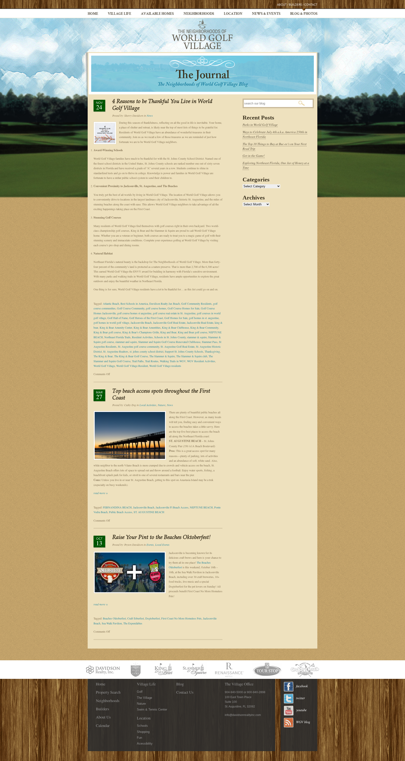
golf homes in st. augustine (204, 318)
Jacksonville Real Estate (200, 322)
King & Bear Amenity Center (116, 327)
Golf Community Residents (196, 303)
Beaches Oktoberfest (114, 618)
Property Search (108, 692)
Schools (142, 725)
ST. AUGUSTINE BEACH (149, 512)
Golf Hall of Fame (117, 318)
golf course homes (156, 308)
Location (233, 14)
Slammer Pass (210, 342)
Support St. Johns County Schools (184, 351)
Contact (310, 5)
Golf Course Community (130, 308)
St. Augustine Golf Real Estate (178, 346)
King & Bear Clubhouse (175, 327)
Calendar (103, 725)
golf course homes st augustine (134, 313)
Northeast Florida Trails (117, 337)
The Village (144, 698)
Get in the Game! (254, 156)
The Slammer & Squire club (191, 356)
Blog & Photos (304, 14)
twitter (300, 698)
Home (93, 14)
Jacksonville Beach (141, 322)
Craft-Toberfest (135, 618)
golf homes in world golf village (111, 322)
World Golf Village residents (165, 366)
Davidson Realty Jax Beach (164, 303)
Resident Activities (142, 337)
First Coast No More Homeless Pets (181, 618)
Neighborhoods (199, 14)
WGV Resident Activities (201, 361)
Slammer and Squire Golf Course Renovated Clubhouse (169, 342)
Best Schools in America (134, 303)
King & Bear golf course (107, 332)
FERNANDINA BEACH (117, 507)
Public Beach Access (120, 512)
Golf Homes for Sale (176, 318)
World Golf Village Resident (132, 366)
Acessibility (145, 743)
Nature (161, 405)
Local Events (162, 544)
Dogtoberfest (152, 618)
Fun (139, 737)
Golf (139, 691)
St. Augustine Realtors (115, 351)
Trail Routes (151, 361)
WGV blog (303, 722)
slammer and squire (126, 342)
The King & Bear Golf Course (131, 356)
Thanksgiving (212, 351)
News (150, 115)
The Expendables (132, 623)
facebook (302, 686)
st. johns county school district (146, 351)
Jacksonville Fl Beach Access (172, 507)
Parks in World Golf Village (260, 125)
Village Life (119, 14)
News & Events (266, 14)
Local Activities (147, 405)
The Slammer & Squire (162, 356)
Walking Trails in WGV (173, 361)
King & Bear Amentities (147, 327)
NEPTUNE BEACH (201, 507)
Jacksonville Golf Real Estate (169, 322)
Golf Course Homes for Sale (183, 308)
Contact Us (185, 692)
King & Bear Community (204, 327)
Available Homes (157, 14)
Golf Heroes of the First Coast (146, 318)
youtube (301, 710)
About (282, 5)
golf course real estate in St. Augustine (174, 313)
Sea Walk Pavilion (112, 623)
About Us (103, 717)
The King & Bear (103, 356)
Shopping (143, 732)
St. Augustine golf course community (138, 346)
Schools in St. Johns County (170, 337)
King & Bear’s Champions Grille (140, 332)
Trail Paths (138, 361)
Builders (295, 5)
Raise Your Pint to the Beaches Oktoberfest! (161, 538)
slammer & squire (197, 337)
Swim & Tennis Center (152, 709)
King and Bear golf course (192, 332)
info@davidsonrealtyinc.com (243, 715)
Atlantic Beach (111, 303)
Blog (180, 684)
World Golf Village (104, 366)
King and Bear (168, 332)
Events (150, 544)
